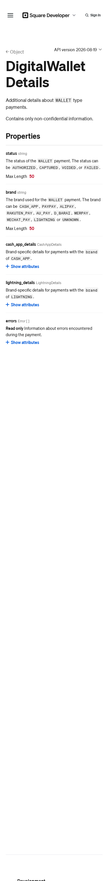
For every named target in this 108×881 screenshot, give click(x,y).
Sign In (95, 15)
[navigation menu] (10, 15)
